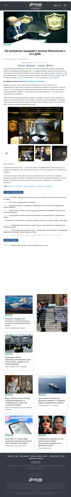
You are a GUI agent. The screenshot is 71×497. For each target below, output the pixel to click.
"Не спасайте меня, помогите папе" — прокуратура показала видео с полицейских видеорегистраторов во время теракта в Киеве (35, 231)
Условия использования (46, 466)
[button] (26, 153)
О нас (24, 466)
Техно (62, 456)
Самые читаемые (11, 240)
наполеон (18, 186)
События (7, 44)
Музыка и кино (36, 456)
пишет (51, 77)
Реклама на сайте (14, 466)
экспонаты (40, 186)
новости (11, 186)
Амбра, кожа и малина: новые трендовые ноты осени (26, 245)
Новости (10, 456)
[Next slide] (64, 153)
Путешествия (54, 456)
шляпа (25, 186)
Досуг (45, 456)
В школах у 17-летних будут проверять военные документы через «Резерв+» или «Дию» (35, 220)
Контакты (31, 466)
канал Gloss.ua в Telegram (35, 81)
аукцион (20, 77)
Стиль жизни (24, 456)
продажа (49, 186)
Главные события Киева (13, 192)
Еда (16, 456)
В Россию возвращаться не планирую (20, 202)
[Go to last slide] (6, 153)
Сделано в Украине (36, 458)
